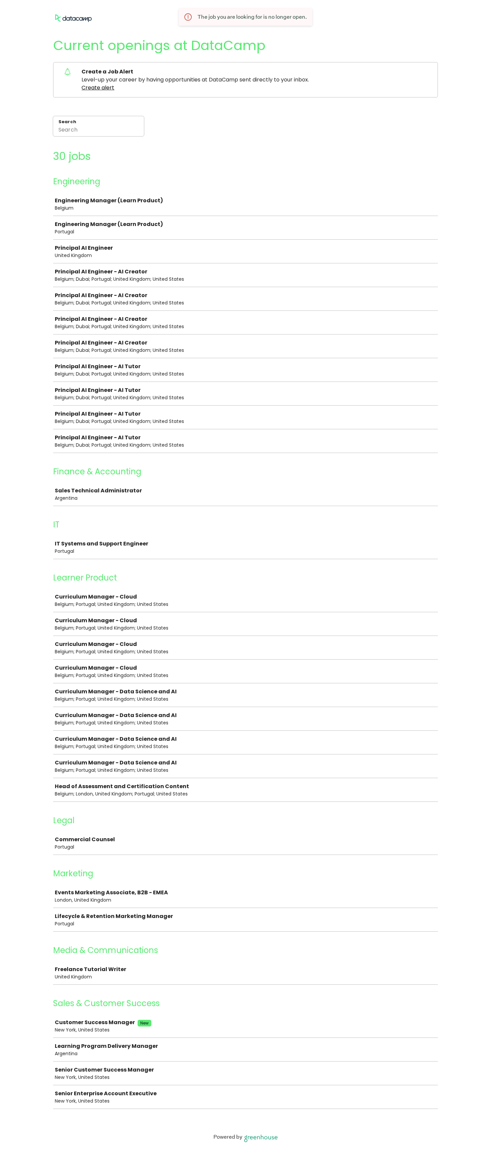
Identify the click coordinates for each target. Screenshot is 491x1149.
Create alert (97, 87)
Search (67, 122)
